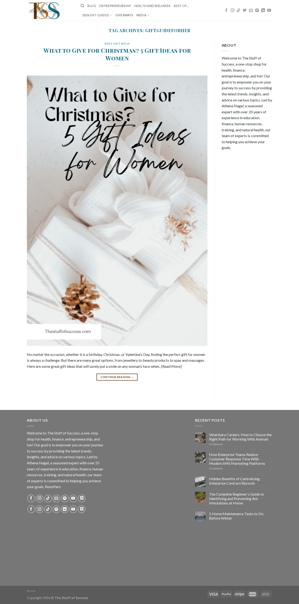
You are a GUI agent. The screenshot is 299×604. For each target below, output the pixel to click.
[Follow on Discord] (81, 498)
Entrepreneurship (115, 6)
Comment (216, 444)
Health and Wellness (152, 6)
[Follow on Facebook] (226, 10)
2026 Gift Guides (95, 15)
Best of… (181, 6)
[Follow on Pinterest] (257, 10)
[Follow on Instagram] (232, 10)
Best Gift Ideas (117, 43)
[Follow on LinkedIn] (263, 10)
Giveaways (124, 15)
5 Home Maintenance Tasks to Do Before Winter (236, 515)
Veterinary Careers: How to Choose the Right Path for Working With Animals (240, 436)
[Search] (82, 5)
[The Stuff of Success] (50, 10)
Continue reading (117, 377)
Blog (91, 6)
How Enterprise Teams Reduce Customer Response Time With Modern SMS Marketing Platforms (237, 458)
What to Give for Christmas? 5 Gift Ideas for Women (117, 54)
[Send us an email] (251, 10)
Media (141, 15)
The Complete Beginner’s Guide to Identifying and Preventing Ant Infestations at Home (236, 498)
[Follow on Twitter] (244, 10)
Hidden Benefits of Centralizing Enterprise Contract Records (234, 480)
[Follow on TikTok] (238, 10)
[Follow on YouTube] (269, 10)
